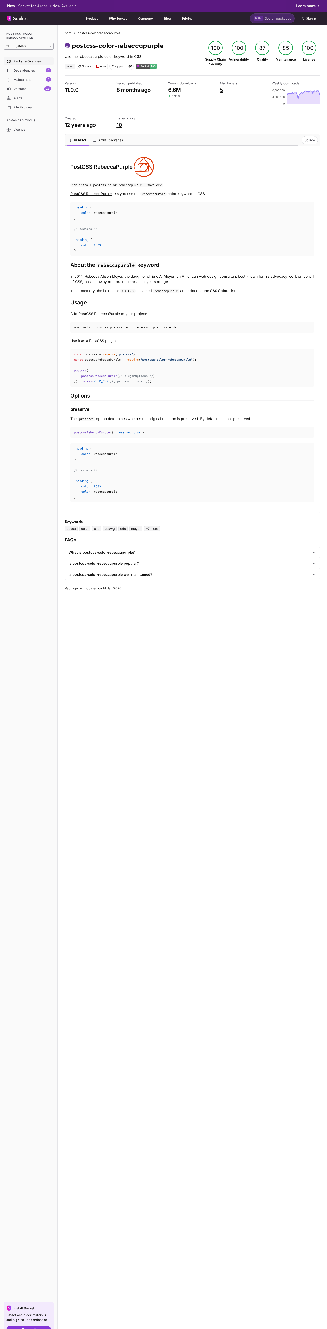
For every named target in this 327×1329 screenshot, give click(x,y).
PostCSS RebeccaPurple (91, 193)
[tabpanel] (192, 329)
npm (68, 33)
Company (145, 18)
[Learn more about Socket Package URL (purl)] (130, 66)
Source (310, 140)
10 (119, 125)
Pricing (187, 18)
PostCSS (96, 340)
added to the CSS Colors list (211, 290)
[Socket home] (17, 18)
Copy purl (118, 66)
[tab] (78, 140)
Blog (167, 18)
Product (92, 18)
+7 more (152, 529)
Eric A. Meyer (163, 276)
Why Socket (118, 18)
